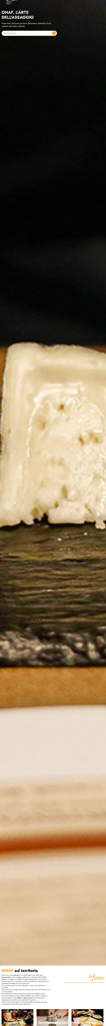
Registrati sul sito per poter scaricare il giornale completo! (84, 990)
